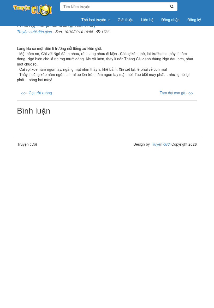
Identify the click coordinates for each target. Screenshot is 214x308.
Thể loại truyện (94, 19)
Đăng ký (194, 19)
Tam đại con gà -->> (176, 92)
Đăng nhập (170, 19)
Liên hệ (147, 19)
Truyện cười (160, 144)
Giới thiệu (125, 19)
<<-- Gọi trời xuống (36, 92)
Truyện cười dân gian (34, 31)
